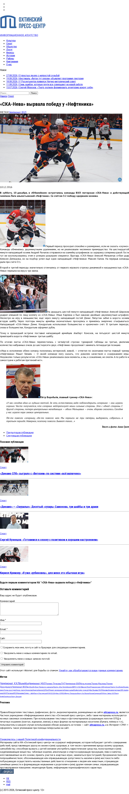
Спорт (9, 43)
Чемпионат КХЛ (9, 683)
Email (3, 629)
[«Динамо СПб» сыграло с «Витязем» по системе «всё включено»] (14, 461)
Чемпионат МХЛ (37, 683)
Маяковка (20, 693)
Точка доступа (10, 690)
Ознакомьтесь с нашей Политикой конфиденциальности (30, 739)
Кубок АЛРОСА (60, 693)
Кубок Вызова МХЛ (95, 690)
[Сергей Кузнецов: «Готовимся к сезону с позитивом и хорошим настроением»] (14, 527)
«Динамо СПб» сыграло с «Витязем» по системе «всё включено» (40, 473)
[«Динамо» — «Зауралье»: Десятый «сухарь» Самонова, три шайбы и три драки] (14, 494)
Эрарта (35, 690)
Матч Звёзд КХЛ (109, 693)
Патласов (10, 693)
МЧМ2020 (51, 693)
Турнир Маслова (98, 683)
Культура (11, 40)
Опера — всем (29, 693)
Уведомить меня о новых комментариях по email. (30, 653)
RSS (8, 781)
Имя (2, 620)
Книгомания (12, 61)
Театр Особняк (116, 687)
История (10, 55)
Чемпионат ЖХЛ (19, 687)
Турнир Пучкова (53, 683)
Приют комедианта (56, 690)
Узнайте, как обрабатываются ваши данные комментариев (91, 670)
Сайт (2, 638)
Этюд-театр (20, 690)
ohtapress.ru (111, 712)
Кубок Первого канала (43, 687)
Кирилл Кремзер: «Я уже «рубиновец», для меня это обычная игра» (42, 573)
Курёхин (106, 687)
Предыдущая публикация (20, 432)
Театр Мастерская (40, 693)
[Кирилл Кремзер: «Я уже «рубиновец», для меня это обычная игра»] (14, 560)
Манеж (91, 693)
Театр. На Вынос (83, 693)
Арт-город (84, 690)
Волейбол (24, 683)
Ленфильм (7, 696)
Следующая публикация (19, 435)
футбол (30, 687)
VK (7, 778)
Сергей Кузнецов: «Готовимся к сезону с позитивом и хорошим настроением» (49, 539)
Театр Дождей (16, 696)
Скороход (97, 693)
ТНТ (63, 683)
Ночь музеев (85, 683)
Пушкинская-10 (96, 687)
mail (8, 784)
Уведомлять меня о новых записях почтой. (27, 658)
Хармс (40, 690)
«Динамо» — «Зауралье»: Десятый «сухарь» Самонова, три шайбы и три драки (49, 506)
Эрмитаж (29, 690)
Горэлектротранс (114, 690)
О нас (9, 64)
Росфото (76, 690)
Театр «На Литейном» (62, 687)
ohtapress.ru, (97, 724)
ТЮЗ (15, 693)
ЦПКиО (46, 690)
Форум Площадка (71, 693)
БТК (102, 693)
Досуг (9, 49)
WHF (5, 693)
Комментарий (7, 601)
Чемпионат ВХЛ (17, 112)
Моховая (105, 690)
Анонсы (10, 52)
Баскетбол (86, 687)
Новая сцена (68, 690)
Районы (10, 58)
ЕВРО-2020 (77, 687)
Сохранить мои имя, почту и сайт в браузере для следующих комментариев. (44, 647)
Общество (11, 46)
